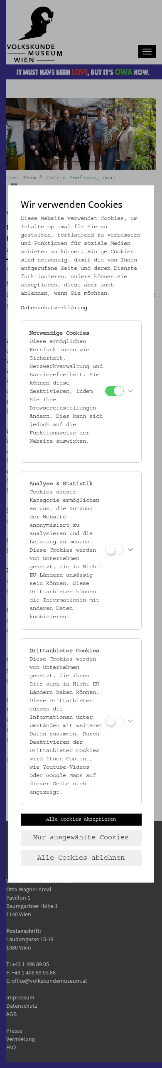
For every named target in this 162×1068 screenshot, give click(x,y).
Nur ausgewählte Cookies (81, 838)
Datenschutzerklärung (54, 308)
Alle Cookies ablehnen (81, 858)
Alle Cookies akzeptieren (81, 819)
